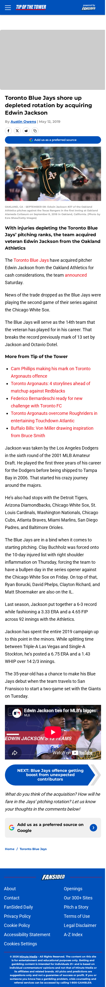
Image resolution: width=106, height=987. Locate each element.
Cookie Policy (17, 925)
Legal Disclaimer (80, 925)
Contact (11, 897)
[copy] (35, 130)
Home (10, 849)
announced (76, 275)
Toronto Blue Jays (31, 260)
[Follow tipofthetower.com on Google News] (93, 827)
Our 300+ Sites (78, 897)
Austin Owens (23, 121)
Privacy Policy (17, 916)
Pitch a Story (76, 907)
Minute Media (28, 956)
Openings (73, 888)
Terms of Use (77, 916)
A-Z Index (73, 934)
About (10, 888)
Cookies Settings (20, 943)
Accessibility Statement (27, 934)
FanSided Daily (18, 907)
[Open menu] (8, 7)
